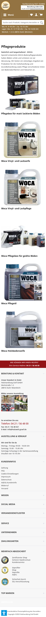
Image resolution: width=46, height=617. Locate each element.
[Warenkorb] (41, 14)
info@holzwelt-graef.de (16, 429)
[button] (4, 613)
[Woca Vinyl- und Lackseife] (23, 139)
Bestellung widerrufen (35, 7)
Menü (11, 14)
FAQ (3, 471)
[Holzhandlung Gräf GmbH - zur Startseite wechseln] (5, 5)
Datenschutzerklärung (36, 8)
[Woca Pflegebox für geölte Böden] (23, 234)
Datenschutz (6, 479)
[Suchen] (41, 22)
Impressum (6, 476)
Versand (4, 488)
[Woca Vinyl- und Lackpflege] (23, 187)
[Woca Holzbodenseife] (23, 329)
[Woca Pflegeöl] (23, 282)
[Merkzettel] (31, 14)
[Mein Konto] (36, 14)
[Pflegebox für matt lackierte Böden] (23, 92)
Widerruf (5, 485)
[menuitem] (8, 14)
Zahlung (4, 468)
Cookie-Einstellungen (10, 474)
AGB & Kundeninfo (9, 482)
